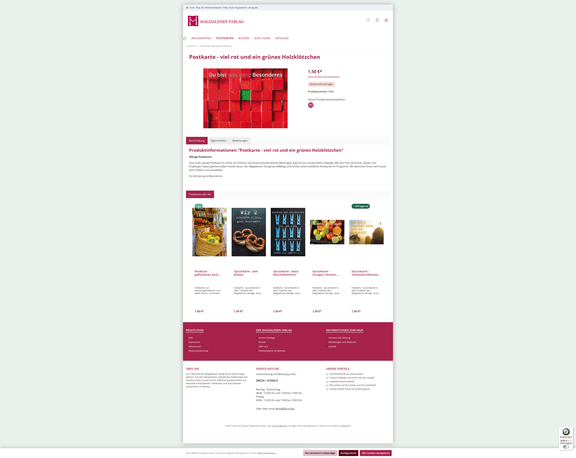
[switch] (566, 446)
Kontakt (332, 346)
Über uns (263, 346)
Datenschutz (195, 346)
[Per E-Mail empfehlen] (310, 105)
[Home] (186, 38)
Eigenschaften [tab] (218, 140)
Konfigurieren (348, 453)
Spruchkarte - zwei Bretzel (246, 273)
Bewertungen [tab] (240, 140)
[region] (245, 98)
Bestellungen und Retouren (342, 342)
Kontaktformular (285, 408)
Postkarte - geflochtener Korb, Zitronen (207, 273)
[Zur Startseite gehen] (216, 21)
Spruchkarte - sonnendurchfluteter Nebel (365, 273)
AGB (191, 337)
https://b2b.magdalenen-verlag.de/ (240, 7)
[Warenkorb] (386, 20)
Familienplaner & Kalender (272, 350)
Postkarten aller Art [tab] (200, 194)
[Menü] (571, 428)
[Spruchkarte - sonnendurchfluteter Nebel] (366, 232)
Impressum (194, 342)
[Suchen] (368, 20)
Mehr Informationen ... (267, 453)
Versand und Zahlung (339, 337)
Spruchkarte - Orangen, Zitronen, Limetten (324, 273)
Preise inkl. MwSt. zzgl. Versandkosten (324, 76)
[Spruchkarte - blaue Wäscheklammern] (288, 232)
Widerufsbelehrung (198, 350)
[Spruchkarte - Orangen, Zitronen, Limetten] (327, 232)
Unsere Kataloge (267, 337)
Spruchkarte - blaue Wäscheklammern (285, 273)
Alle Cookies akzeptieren (376, 453)
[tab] (197, 140)
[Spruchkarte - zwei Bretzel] (249, 232)
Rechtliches (195, 330)
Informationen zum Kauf (344, 330)
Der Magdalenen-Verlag (274, 330)
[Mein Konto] (377, 20)
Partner (262, 342)
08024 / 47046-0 (267, 380)
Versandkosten (279, 425)
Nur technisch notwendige (320, 453)
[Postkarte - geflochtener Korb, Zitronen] (209, 232)
